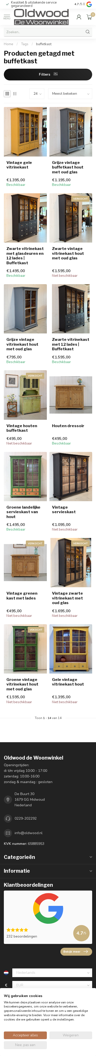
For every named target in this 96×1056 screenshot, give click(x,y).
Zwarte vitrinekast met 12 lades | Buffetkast (70, 344)
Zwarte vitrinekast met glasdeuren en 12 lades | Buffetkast (25, 255)
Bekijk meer (71, 952)
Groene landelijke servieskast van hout (23, 512)
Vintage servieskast (64, 509)
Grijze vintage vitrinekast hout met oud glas (22, 344)
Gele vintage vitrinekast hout (68, 682)
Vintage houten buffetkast (21, 428)
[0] (89, 17)
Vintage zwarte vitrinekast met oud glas (67, 598)
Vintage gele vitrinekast (19, 165)
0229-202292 (26, 818)
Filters (45, 74)
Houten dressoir (68, 426)
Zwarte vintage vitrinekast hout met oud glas (68, 253)
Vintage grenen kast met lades (21, 595)
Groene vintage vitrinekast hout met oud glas (22, 684)
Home (8, 44)
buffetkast (43, 44)
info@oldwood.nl (28, 833)
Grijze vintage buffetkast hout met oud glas (67, 167)
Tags (24, 44)
